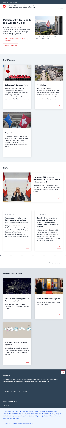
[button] (2, 255)
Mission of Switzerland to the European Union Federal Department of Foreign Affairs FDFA (23, 6)
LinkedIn (24, 391)
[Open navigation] (61, 7)
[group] (17, 230)
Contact (6, 406)
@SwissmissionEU (11, 391)
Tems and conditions (13, 418)
